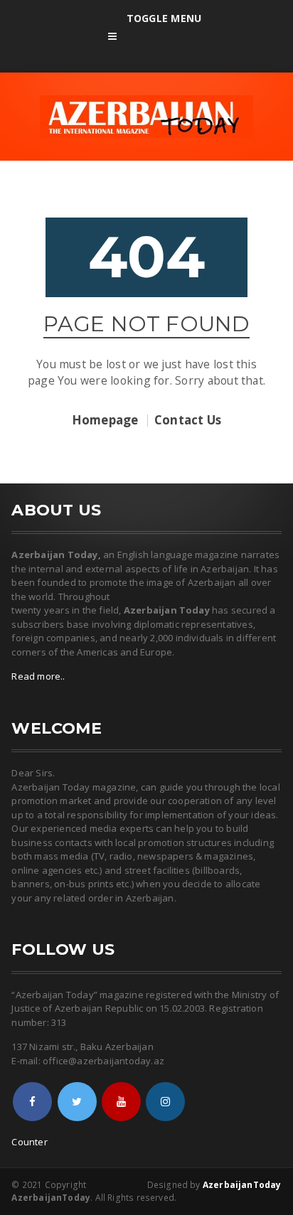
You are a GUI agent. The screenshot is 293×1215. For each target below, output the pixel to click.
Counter (29, 1141)
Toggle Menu (164, 18)
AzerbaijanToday (242, 1185)
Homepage (105, 420)
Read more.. (38, 676)
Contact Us (188, 420)
